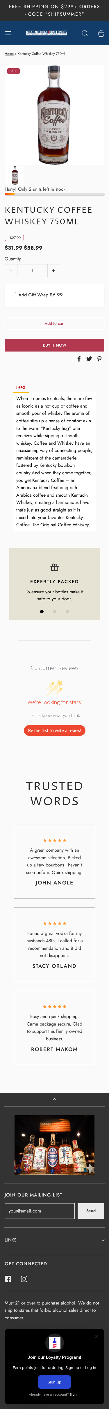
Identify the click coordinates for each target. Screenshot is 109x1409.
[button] (15, 175)
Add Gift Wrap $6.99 (40, 294)
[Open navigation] (8, 33)
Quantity (13, 258)
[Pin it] (98, 358)
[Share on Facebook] (78, 358)
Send (91, 1211)
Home (9, 53)
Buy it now (54, 345)
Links (11, 1240)
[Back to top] (54, 1100)
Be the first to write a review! (54, 730)
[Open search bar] (85, 33)
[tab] (21, 388)
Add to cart (54, 323)
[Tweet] (88, 358)
